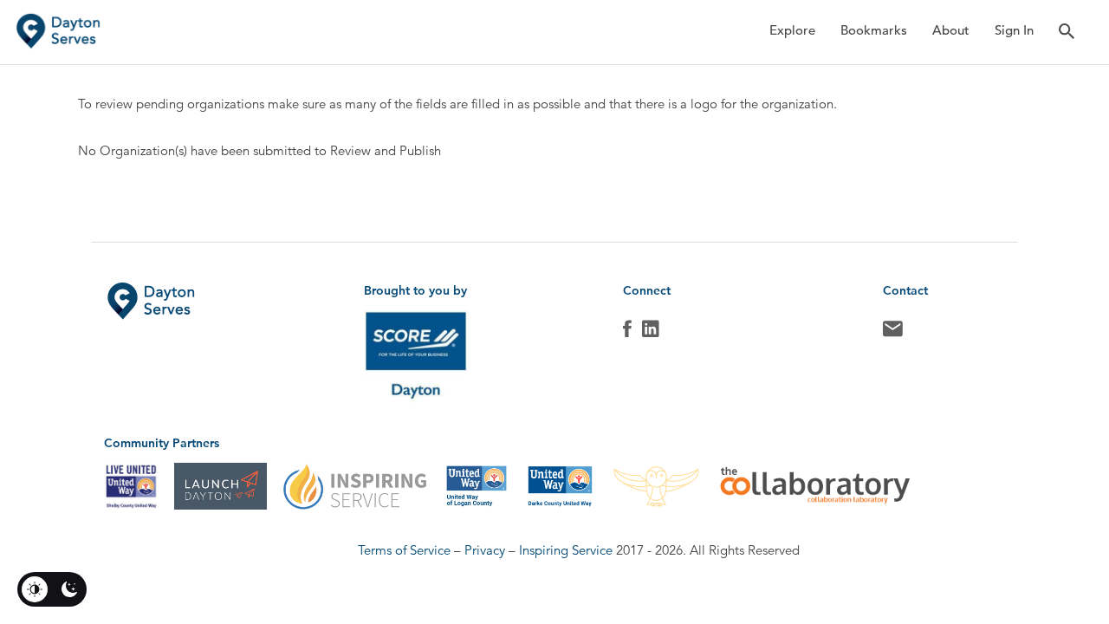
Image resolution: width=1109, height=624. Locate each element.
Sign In (1014, 30)
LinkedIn (650, 332)
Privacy (484, 550)
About (951, 30)
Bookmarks (873, 30)
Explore (792, 30)
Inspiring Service (566, 550)
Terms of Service (404, 550)
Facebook (627, 332)
